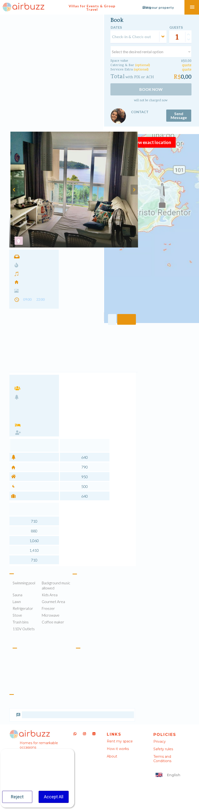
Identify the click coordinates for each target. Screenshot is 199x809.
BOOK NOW (151, 89)
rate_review (18, 734)
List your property (158, 7)
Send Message (179, 115)
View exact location (151, 142)
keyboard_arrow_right (134, 189)
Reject (17, 796)
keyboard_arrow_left (14, 189)
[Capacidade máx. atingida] (188, 34)
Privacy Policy (50, 774)
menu (192, 7)
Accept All (53, 796)
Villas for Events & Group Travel (92, 7)
